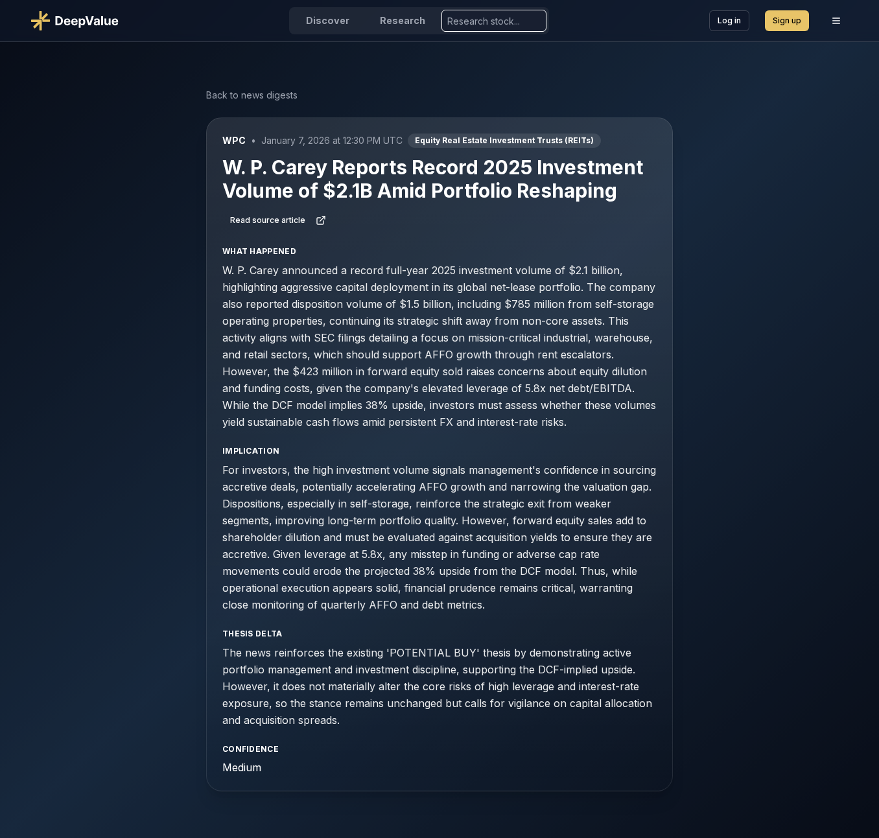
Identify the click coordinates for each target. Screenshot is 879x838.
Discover (327, 20)
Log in (729, 20)
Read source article (267, 220)
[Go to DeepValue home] (80, 20)
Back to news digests (252, 94)
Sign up (787, 20)
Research (402, 20)
